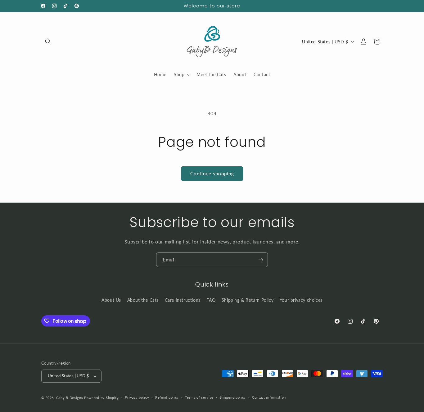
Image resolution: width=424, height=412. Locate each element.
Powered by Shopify (101, 398)
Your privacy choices (301, 300)
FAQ (210, 300)
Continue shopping (212, 173)
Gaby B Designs (69, 398)
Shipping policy (233, 397)
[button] (48, 41)
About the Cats (143, 300)
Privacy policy (137, 397)
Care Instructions (183, 300)
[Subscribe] (261, 259)
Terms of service (199, 397)
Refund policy (167, 397)
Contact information (269, 397)
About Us (111, 300)
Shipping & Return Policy (247, 300)
